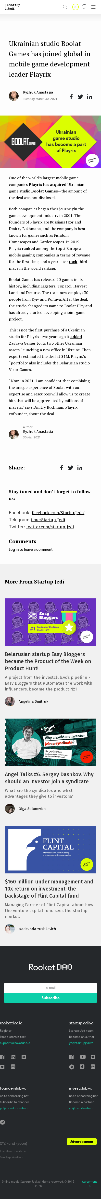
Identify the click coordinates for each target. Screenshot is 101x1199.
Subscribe (51, 997)
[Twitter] (79, 97)
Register (6, 1030)
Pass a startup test (13, 1037)
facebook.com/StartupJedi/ (58, 512)
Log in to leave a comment (31, 549)
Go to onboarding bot (14, 1096)
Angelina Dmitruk (33, 701)
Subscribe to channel (14, 1102)
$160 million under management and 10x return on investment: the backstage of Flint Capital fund (49, 889)
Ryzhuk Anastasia (38, 92)
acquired (58, 184)
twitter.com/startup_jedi (50, 527)
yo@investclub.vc (80, 1108)
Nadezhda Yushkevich (37, 929)
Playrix (35, 184)
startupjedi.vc (81, 1022)
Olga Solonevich (32, 808)
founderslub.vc (13, 1088)
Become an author (81, 1037)
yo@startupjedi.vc (81, 1043)
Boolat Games (44, 191)
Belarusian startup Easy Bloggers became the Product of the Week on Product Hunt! (48, 661)
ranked (28, 248)
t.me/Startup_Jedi (48, 519)
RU (75, 7)
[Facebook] (70, 97)
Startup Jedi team (81, 1030)
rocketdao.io (11, 1022)
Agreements (89, 1184)
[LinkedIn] (89, 97)
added (76, 336)
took (73, 261)
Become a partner (81, 1102)
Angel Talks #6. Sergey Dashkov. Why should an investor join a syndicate (49, 778)
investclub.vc (80, 1088)
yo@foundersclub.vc (13, 1108)
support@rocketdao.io (15, 1043)
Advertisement (81, 1141)
